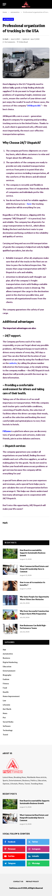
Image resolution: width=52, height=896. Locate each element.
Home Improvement (11, 696)
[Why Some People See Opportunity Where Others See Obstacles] (10, 600)
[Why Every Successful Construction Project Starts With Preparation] (10, 614)
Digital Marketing (10, 662)
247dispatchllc (34, 105)
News (5, 713)
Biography (7, 675)
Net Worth (7, 709)
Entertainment (9, 671)
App (4, 649)
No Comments (10, 42)
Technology (8, 730)
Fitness (6, 683)
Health (6, 692)
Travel (5, 734)
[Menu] (4, 4)
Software (7, 726)
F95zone (7, 431)
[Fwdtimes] (26, 4)
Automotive (8, 19)
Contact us (18, 881)
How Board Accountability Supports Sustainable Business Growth (32, 553)
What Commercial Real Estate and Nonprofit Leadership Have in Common (34, 569)
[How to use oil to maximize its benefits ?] (10, 586)
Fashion (6, 679)
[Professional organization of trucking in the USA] (26, 63)
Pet (4, 717)
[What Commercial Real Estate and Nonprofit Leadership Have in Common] (10, 570)
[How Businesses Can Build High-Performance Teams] (10, 629)
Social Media (8, 722)
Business (6, 658)
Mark (6, 39)
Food (5, 688)
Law (4, 700)
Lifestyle (6, 705)
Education (7, 666)
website (13, 363)
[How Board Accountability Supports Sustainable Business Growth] (10, 554)
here (29, 203)
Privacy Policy (32, 881)
